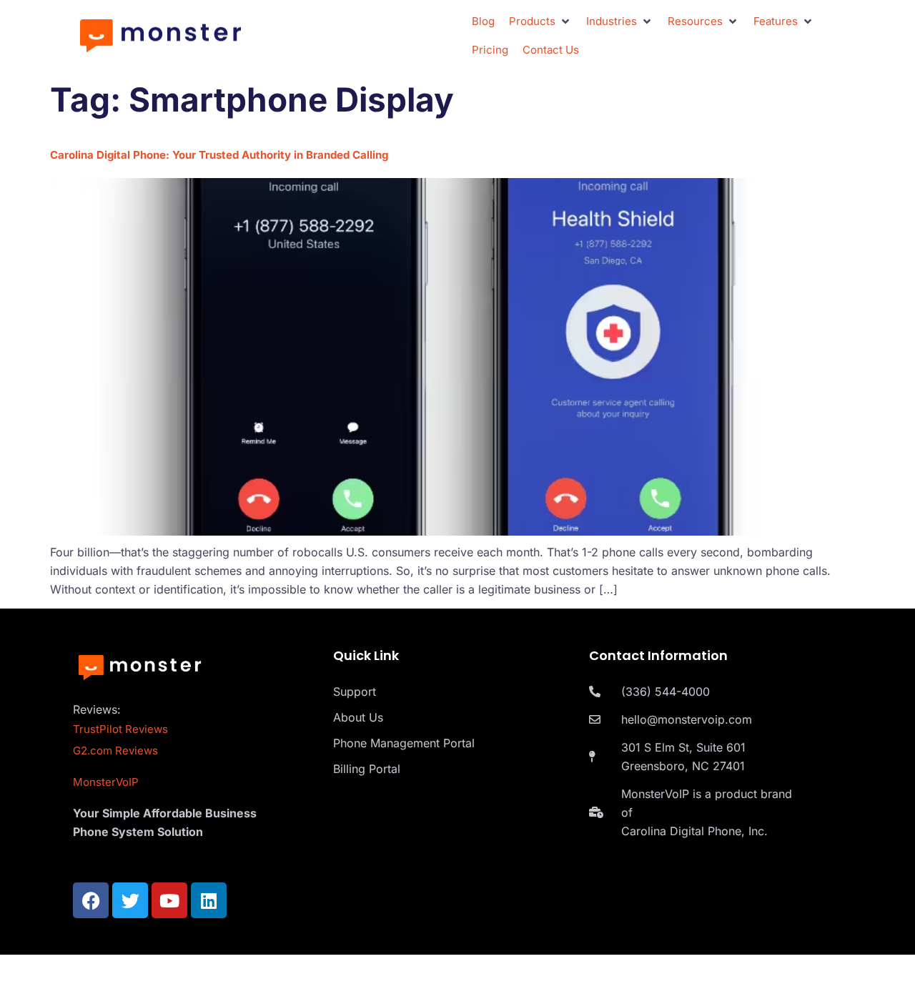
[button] (540, 21)
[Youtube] (169, 900)
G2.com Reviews (115, 750)
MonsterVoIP (106, 782)
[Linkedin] (209, 900)
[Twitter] (130, 900)
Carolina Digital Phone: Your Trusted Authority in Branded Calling (219, 155)
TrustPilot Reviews (120, 729)
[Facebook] (91, 900)
